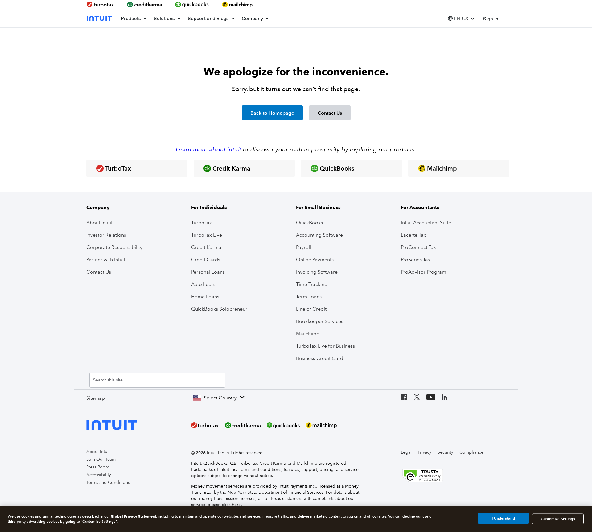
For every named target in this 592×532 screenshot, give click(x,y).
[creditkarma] (144, 4)
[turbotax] (101, 4)
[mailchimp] (237, 4)
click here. (232, 504)
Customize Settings (558, 519)
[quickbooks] (192, 4)
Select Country (220, 398)
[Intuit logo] (99, 18)
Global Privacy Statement (133, 516)
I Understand (503, 519)
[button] (461, 18)
